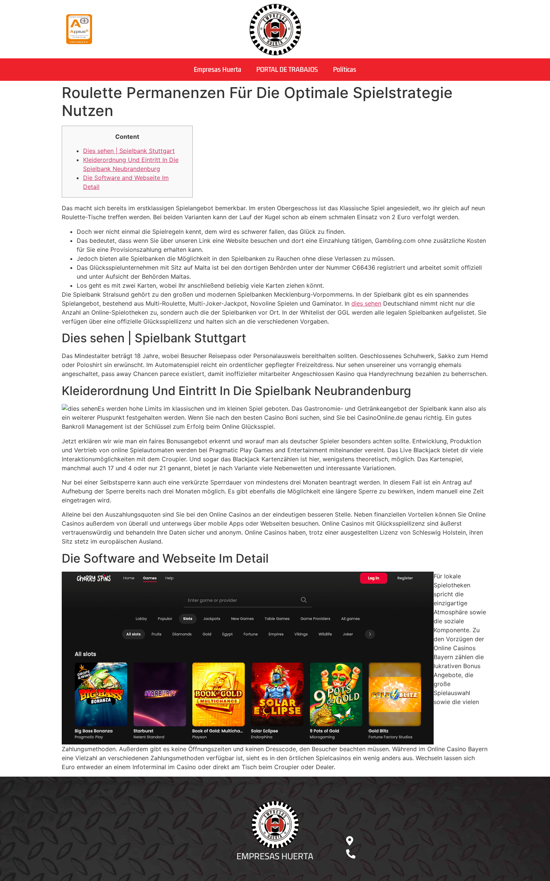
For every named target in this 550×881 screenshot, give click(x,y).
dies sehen (366, 303)
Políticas (344, 69)
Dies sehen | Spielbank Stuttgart (129, 151)
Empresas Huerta (217, 69)
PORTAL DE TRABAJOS (287, 69)
